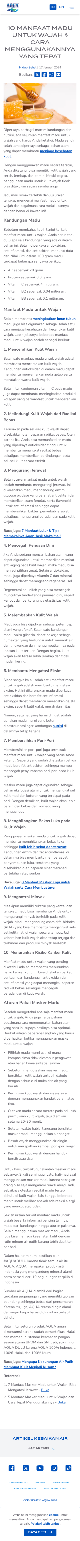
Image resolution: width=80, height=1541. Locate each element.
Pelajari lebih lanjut (45, 1524)
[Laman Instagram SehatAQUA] (54, 1468)
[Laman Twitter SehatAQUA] (26, 1468)
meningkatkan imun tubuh (54, 318)
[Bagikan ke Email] (58, 74)
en (61, 7)
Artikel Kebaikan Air (40, 1438)
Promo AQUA (61, 1482)
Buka (45, 1390)
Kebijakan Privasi (25, 1488)
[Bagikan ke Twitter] (37, 74)
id (53, 7)
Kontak (40, 1482)
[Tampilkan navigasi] (72, 7)
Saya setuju (40, 1532)
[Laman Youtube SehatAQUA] (40, 1468)
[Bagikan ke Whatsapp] (51, 74)
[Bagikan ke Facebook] (44, 74)
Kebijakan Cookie (55, 1488)
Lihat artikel (37, 1448)
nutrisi (58, 725)
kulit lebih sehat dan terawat (42, 846)
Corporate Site (19, 1482)
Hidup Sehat (28, 67)
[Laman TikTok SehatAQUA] (68, 1468)
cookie (54, 1515)
